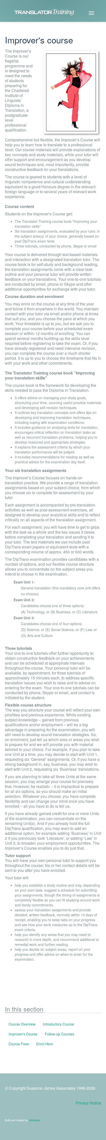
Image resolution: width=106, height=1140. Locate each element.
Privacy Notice (88, 1103)
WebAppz (34, 1120)
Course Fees (19, 1043)
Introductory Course (58, 1024)
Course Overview (22, 1024)
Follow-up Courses (59, 1033)
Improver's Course (23, 1033)
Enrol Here (44, 1043)
